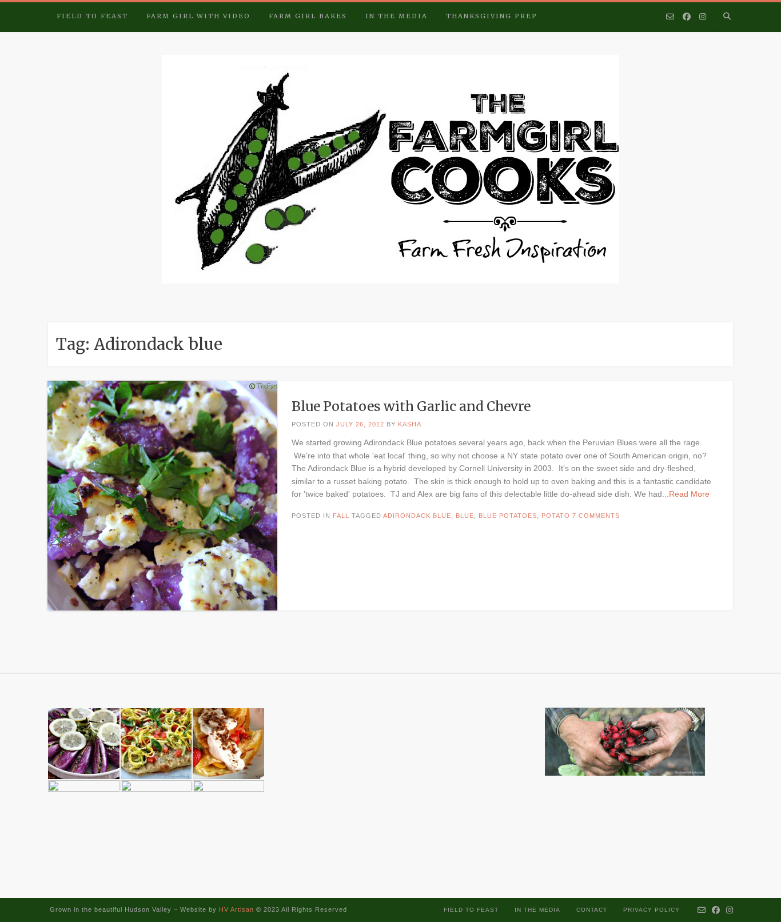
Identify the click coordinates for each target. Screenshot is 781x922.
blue (465, 515)
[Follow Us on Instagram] (702, 17)
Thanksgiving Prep (491, 16)
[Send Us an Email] (670, 17)
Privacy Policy (651, 910)
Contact (591, 910)
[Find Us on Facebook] (687, 17)
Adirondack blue (417, 515)
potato (555, 515)
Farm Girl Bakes (308, 16)
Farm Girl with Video (198, 16)
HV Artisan (235, 909)
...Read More (686, 493)
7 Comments (596, 515)
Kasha (409, 424)
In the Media (396, 16)
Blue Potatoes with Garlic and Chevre (411, 406)
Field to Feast (92, 16)
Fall (341, 515)
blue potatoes (508, 515)
